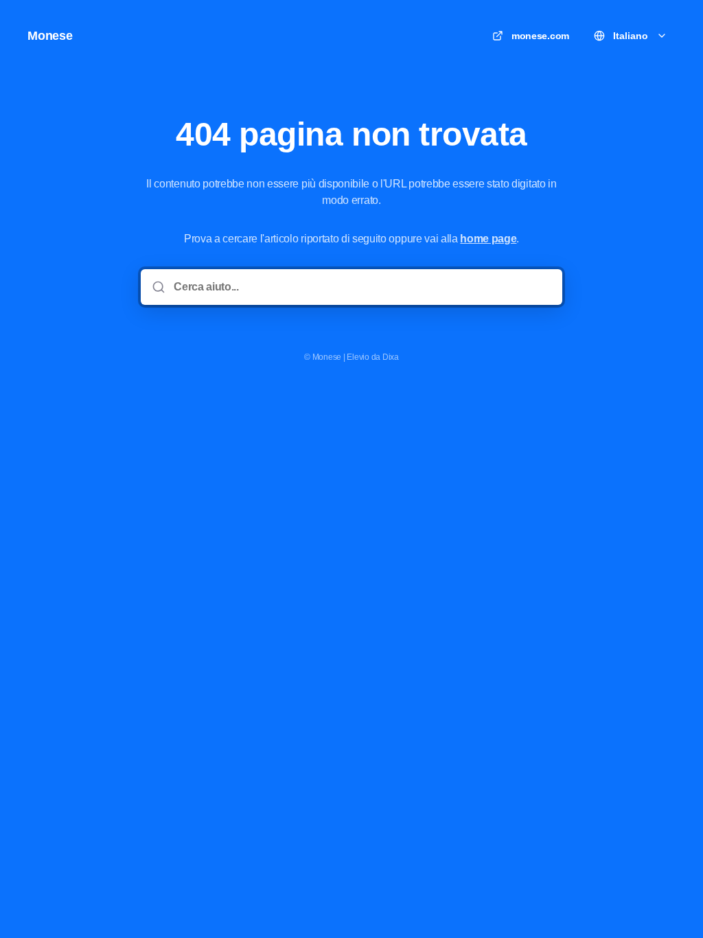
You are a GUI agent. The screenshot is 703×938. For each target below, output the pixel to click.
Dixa (390, 357)
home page (488, 238)
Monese (50, 36)
